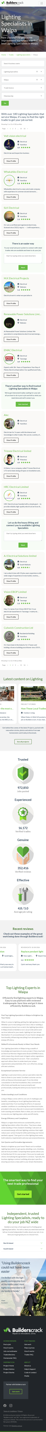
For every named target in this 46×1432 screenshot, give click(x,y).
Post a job (7, 1344)
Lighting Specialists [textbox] (11, 72)
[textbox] (20, 88)
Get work (27, 1344)
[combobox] (23, 71)
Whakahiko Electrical (15, 171)
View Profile (11, 161)
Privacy (20, 1411)
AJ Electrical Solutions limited (20, 555)
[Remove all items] (37, 71)
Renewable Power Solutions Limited (23, 314)
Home (3, 55)
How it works (8, 1348)
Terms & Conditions (10, 1411)
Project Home (8, 1366)
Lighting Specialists (23, 55)
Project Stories (8, 1372)
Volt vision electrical (15, 135)
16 (24, 128)
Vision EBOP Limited (15, 591)
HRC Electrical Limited (16, 486)
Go (5, 103)
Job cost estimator (10, 1351)
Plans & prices (29, 1348)
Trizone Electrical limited (17, 450)
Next (23, 267)
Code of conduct (30, 1372)
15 (21, 128)
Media (26, 1376)
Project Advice (8, 1369)
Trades (11, 55)
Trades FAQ (28, 1355)
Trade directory (9, 1355)
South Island (8, 1249)
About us (27, 1366)
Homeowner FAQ (9, 1358)
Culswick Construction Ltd (18, 627)
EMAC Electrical (13, 350)
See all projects (23, 742)
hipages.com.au (17, 1426)
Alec (6, 414)
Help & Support (30, 1369)
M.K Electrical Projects (16, 278)
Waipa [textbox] (6, 80)
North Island (8, 1243)
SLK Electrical (11, 207)
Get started (23, 404)
